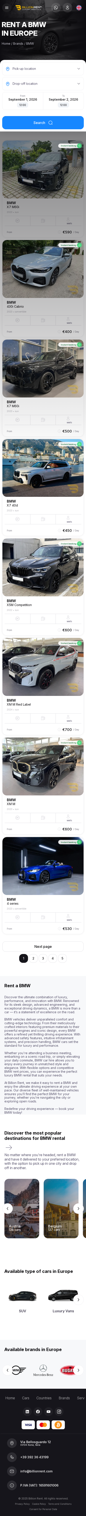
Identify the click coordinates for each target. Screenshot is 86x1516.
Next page (43, 946)
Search (39, 122)
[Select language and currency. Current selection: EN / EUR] (79, 8)
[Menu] (6, 7)
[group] (43, 1209)
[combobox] (79, 8)
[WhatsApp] (56, 8)
